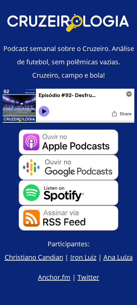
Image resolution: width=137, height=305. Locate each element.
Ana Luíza (118, 257)
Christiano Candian (34, 257)
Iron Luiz (83, 257)
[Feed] (68, 228)
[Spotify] (68, 202)
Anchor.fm (54, 277)
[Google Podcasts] (68, 177)
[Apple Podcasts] (68, 152)
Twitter (88, 277)
